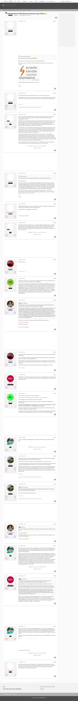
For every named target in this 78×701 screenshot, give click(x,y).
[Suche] (73, 1)
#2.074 (54, 456)
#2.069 (54, 300)
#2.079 (54, 626)
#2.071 (54, 374)
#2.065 (54, 203)
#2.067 (54, 259)
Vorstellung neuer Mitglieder (23, 322)
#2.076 (54, 524)
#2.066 (54, 222)
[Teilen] (56, 17)
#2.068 (54, 278)
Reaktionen (6, 33)
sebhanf (20, 354)
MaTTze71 (21, 458)
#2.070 (54, 352)
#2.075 (54, 484)
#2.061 (54, 21)
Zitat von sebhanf (24, 303)
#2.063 (54, 114)
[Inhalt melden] (55, 88)
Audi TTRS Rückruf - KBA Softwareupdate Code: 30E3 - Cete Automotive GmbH (32, 397)
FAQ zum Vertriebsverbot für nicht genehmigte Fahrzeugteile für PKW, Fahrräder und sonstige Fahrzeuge (27, 78)
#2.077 (54, 545)
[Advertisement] (26, 38)
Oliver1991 (21, 376)
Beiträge (6, 34)
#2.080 (54, 662)
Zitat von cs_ (23, 527)
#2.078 (54, 575)
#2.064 (54, 173)
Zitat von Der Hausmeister (25, 56)
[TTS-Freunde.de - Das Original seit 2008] (39, 6)
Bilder (6, 107)
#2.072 (54, 393)
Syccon (20, 596)
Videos (6, 108)
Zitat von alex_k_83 (24, 487)
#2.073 (54, 437)
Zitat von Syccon (24, 176)
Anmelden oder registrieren (65, 1)
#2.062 (54, 93)
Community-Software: (39, 697)
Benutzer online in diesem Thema (47, 686)
